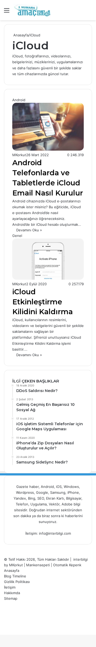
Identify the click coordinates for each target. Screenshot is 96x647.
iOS (59, 486)
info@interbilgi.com (55, 533)
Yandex (20, 498)
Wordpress (25, 492)
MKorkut (19, 155)
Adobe (68, 504)
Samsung (57, 492)
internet (53, 510)
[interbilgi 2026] (32, 10)
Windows (71, 486)
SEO (40, 498)
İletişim (9, 587)
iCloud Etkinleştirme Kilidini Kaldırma (42, 301)
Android (47, 486)
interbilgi (80, 559)
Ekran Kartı (55, 498)
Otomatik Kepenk (67, 565)
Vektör (54, 504)
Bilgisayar (73, 498)
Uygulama (38, 504)
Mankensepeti (38, 565)
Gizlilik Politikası (17, 582)
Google (42, 492)
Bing (31, 498)
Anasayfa (20, 35)
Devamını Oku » (29, 230)
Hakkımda (12, 593)
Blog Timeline (15, 576)
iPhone (73, 492)
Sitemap (10, 598)
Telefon (22, 504)
